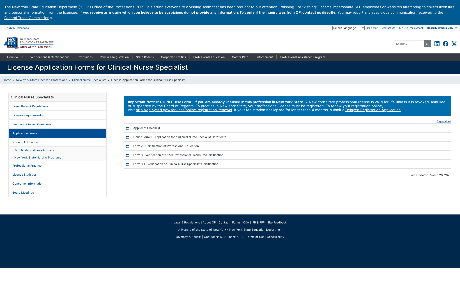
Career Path (240, 57)
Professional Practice (27, 165)
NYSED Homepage (18, 27)
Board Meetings (23, 192)
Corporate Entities (173, 57)
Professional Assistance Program (302, 57)
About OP (209, 222)
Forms (236, 222)
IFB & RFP (258, 222)
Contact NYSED (215, 237)
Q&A (246, 222)
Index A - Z (235, 237)
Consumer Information (27, 183)
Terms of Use (255, 237)
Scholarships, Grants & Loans (34, 150)
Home (7, 80)
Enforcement (264, 57)
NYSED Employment (411, 27)
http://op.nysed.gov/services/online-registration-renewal (184, 110)
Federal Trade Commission (26, 18)
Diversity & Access (188, 237)
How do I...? (15, 57)
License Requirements (27, 115)
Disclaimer (371, 27)
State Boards (145, 57)
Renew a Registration (114, 57)
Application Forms (24, 133)
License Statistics (24, 174)
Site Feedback (277, 222)
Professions (85, 57)
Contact (223, 222)
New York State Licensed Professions (41, 80)
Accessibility (275, 237)
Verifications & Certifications (49, 57)
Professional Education (209, 57)
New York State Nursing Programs (37, 157)
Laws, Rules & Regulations (30, 106)
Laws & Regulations (187, 222)
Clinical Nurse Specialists (89, 80)
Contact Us (388, 27)
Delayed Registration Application (373, 110)
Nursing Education (25, 142)
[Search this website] (427, 43)
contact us (311, 12)
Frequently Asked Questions (31, 124)
